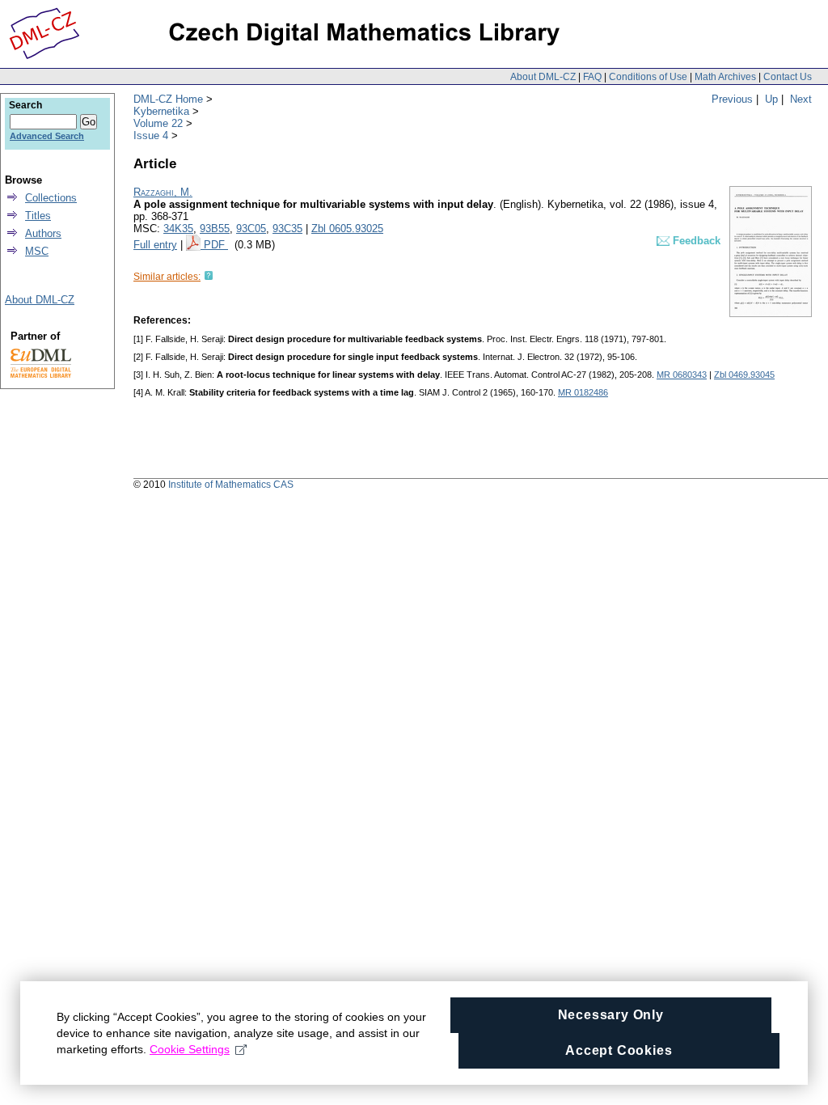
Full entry (155, 245)
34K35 (178, 228)
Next (801, 99)
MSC (37, 251)
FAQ (592, 77)
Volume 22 (158, 123)
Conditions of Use (648, 77)
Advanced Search (47, 136)
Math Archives (725, 77)
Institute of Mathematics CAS (231, 484)
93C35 (287, 228)
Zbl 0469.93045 (744, 374)
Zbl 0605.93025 (347, 228)
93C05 (251, 228)
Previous (732, 99)
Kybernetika (161, 111)
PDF (216, 245)
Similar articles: (167, 276)
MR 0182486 (583, 392)
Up (771, 99)
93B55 (215, 228)
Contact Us (787, 77)
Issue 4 (150, 135)
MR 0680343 (682, 374)
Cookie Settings (190, 1049)
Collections (51, 198)
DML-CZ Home (168, 99)
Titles (38, 216)
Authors (43, 233)
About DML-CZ (543, 77)
